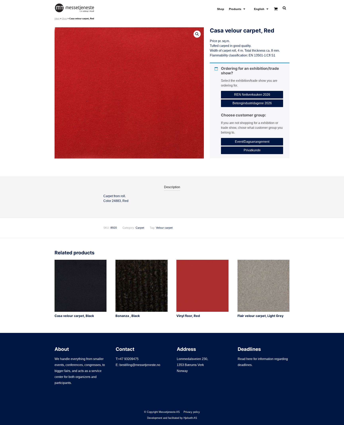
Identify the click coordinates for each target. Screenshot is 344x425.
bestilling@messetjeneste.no (139, 365)
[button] (197, 34)
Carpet (140, 227)
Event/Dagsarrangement (252, 141)
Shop (220, 9)
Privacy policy (192, 411)
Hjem (57, 18)
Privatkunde (252, 150)
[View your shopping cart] (276, 9)
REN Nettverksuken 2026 (252, 94)
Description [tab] (172, 187)
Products (235, 9)
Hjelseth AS (190, 417)
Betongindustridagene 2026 (252, 103)
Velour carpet (164, 227)
